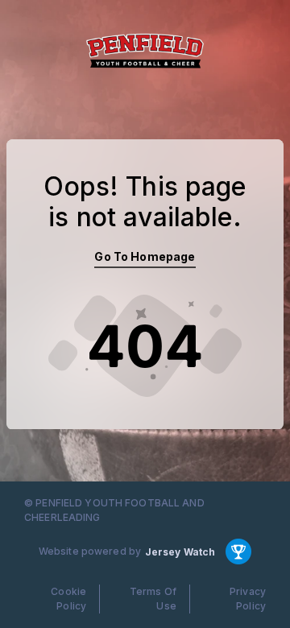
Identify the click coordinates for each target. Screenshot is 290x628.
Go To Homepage (144, 256)
